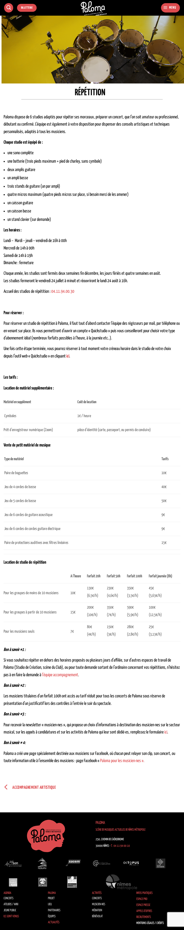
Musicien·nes (98, 904)
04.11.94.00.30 (62, 291)
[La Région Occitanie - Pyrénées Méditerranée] (160, 863)
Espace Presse (143, 905)
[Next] (174, 52)
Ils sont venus (11, 916)
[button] (170, 8)
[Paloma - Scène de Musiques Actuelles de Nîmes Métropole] (94, 8)
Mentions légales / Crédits (150, 923)
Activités (97, 893)
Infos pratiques (144, 893)
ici (165, 732)
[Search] (8, 8)
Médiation (97, 910)
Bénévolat (97, 916)
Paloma (52, 893)
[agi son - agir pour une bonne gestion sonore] (13, 863)
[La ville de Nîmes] (42, 882)
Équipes (52, 916)
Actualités (53, 922)
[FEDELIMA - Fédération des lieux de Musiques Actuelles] (42, 863)
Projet (51, 898)
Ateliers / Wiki (11, 904)
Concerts (8, 898)
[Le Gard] (13, 882)
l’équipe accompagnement (60, 675)
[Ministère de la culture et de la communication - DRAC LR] (72, 882)
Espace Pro (141, 899)
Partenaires (54, 910)
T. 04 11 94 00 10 (120, 845)
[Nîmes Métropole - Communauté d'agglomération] (121, 882)
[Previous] (10, 52)
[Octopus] (131, 863)
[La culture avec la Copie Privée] (101, 863)
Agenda (7, 893)
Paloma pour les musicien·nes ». (122, 761)
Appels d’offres (144, 911)
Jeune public (10, 910)
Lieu (50, 904)
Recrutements (143, 917)
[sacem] (72, 863)
